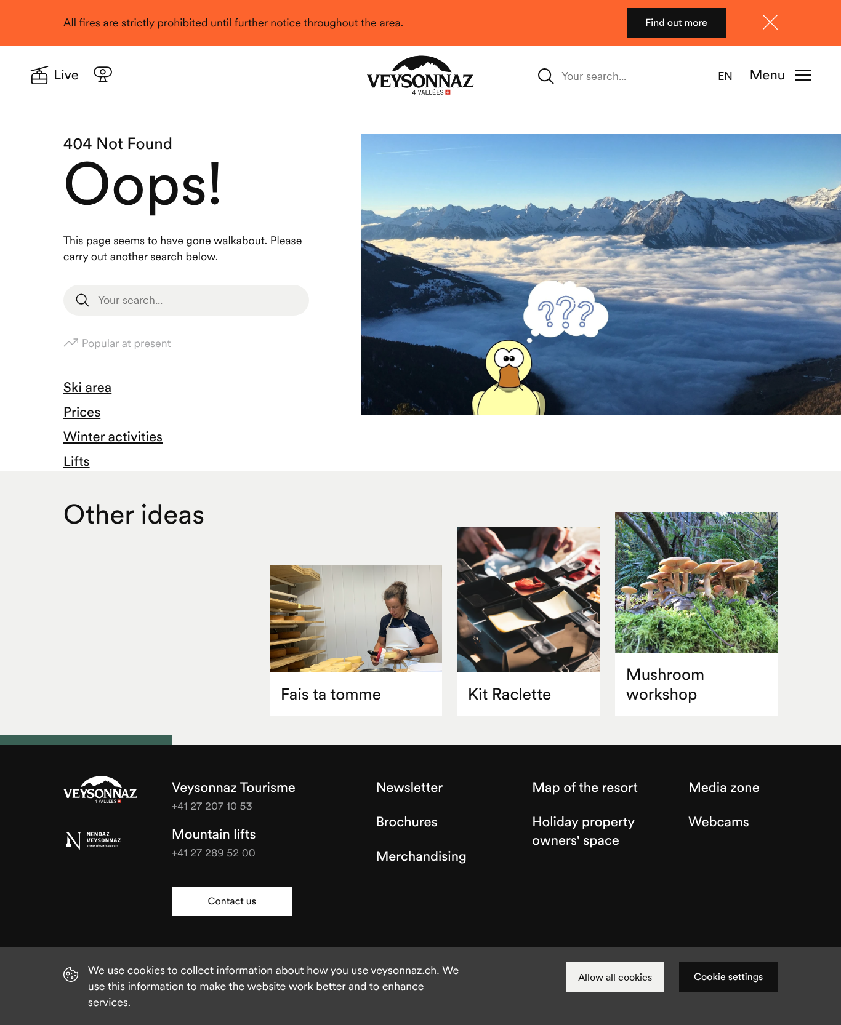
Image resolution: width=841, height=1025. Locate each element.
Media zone (724, 787)
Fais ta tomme (331, 694)
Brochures (406, 822)
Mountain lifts (214, 834)
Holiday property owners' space (583, 831)
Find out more (676, 23)
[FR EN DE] (732, 76)
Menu (767, 75)
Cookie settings (728, 977)
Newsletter (409, 787)
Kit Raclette (510, 694)
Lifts (76, 461)
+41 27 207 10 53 (212, 806)
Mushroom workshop (665, 684)
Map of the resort (585, 787)
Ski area (87, 387)
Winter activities (113, 436)
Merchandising (421, 856)
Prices (81, 412)
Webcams (718, 822)
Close (770, 22)
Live (66, 75)
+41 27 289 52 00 (214, 852)
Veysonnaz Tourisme (100, 790)
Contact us (232, 901)
